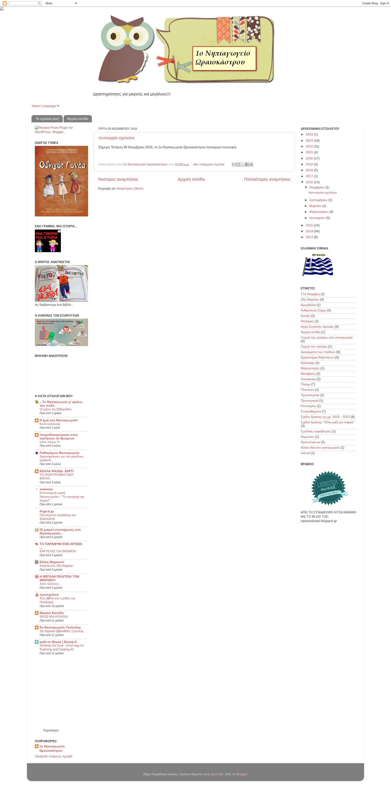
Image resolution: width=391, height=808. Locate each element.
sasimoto (216, 774)
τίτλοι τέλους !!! (50, 442)
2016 (310, 182)
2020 (310, 158)
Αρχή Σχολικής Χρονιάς (317, 326)
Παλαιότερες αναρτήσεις (267, 179)
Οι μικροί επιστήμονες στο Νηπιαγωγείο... (60, 531)
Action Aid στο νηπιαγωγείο (320, 447)
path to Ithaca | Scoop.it (58, 642)
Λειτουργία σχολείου (116, 138)
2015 (310, 225)
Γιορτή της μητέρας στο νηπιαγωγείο (327, 337)
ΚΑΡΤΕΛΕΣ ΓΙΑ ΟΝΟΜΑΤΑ (58, 551)
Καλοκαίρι (308, 363)
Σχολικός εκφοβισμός (316, 431)
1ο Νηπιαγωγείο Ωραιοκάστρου (52, 748)
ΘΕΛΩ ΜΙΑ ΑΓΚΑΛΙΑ (54, 616)
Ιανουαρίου (317, 218)
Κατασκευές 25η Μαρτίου (56, 565)
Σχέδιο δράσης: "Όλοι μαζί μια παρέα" (327, 422)
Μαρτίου (315, 206)
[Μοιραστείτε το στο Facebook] (247, 164)
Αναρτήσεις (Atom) (130, 188)
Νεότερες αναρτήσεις (118, 179)
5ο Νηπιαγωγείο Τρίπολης (60, 627)
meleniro (46, 489)
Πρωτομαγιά (309, 400)
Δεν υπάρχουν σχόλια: (209, 164)
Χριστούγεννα (310, 442)
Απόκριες (307, 321)
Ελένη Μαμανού (52, 562)
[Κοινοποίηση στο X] (242, 164)
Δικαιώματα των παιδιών (318, 352)
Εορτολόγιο (50, 730)
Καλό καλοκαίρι (50, 424)
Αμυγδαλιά (308, 305)
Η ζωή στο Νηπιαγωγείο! (59, 420)
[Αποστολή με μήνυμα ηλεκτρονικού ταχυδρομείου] (234, 164)
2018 (310, 170)
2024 (310, 134)
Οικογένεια (308, 379)
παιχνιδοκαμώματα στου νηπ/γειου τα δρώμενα (59, 436)
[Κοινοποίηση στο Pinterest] (251, 164)
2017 (310, 176)
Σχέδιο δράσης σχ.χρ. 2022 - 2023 (325, 417)
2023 (310, 140)
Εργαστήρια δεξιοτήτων (317, 357)
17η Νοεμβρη (310, 294)
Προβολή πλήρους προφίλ (53, 756)
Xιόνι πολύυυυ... (50, 583)
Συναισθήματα (311, 411)
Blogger (241, 774)
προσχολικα (49, 594)
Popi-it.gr (47, 511)
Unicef (305, 453)
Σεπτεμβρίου (318, 200)
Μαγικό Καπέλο (52, 613)
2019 (310, 164)
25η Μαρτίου (310, 299)
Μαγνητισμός (310, 368)
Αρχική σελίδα (77, 119)
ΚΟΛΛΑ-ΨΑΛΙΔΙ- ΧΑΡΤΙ (57, 471)
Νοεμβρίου (317, 187)
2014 (310, 231)
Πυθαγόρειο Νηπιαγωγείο (59, 453)
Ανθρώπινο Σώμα (313, 310)
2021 (310, 152)
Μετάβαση (308, 373)
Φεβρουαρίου (319, 211)
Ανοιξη (305, 316)
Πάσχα (305, 384)
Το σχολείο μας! (47, 119)
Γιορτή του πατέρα (314, 346)
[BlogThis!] (238, 164)
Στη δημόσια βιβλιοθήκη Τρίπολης (61, 631)
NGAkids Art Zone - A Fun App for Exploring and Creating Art (62, 647)
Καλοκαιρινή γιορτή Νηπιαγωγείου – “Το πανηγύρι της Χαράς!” (62, 496)
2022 (310, 146)
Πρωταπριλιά (310, 395)
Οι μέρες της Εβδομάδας (56, 409)
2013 (310, 237)
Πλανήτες (307, 389)
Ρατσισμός (308, 406)
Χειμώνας (307, 436)
